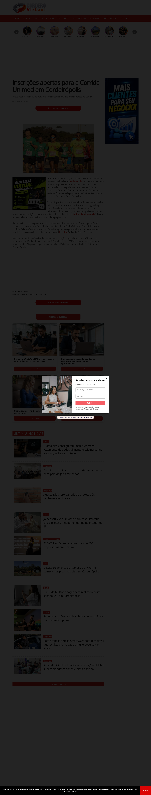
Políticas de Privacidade (97, 789)
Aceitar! (145, 790)
